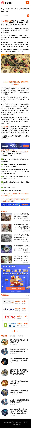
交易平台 (9, 422)
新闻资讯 (19, 422)
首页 (5, 422)
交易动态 (14, 422)
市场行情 (25, 422)
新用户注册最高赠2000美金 (8, 150)
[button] (12, 331)
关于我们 (13, 424)
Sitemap (18, 424)
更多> (28, 295)
